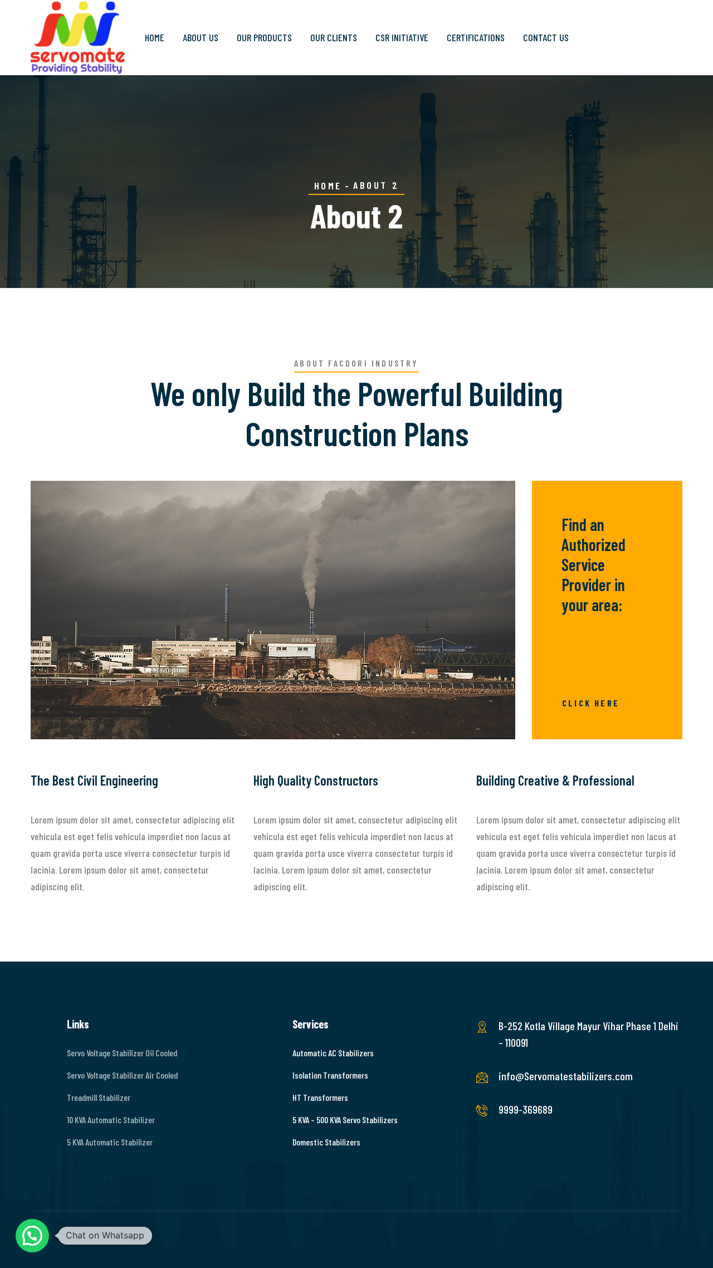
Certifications (476, 37)
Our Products (264, 37)
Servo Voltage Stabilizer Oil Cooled (122, 1052)
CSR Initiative (401, 37)
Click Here (590, 703)
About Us (200, 37)
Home (154, 37)
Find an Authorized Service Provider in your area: (593, 564)
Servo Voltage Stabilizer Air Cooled (122, 1075)
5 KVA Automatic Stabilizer (110, 1142)
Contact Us (546, 37)
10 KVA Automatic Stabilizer (111, 1119)
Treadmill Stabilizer (98, 1097)
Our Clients (333, 37)
